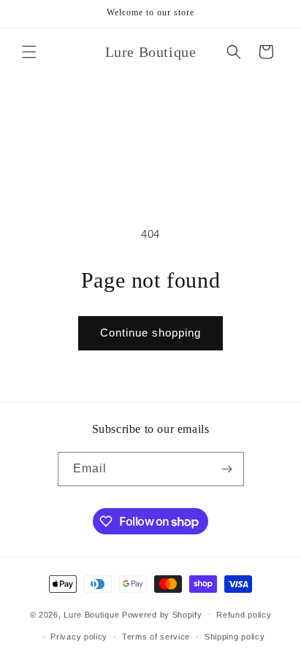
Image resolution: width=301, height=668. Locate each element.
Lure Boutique (91, 614)
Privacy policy (78, 636)
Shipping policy (235, 636)
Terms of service (156, 636)
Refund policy (243, 614)
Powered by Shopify (162, 614)
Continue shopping (150, 332)
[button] (29, 52)
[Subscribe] (227, 469)
